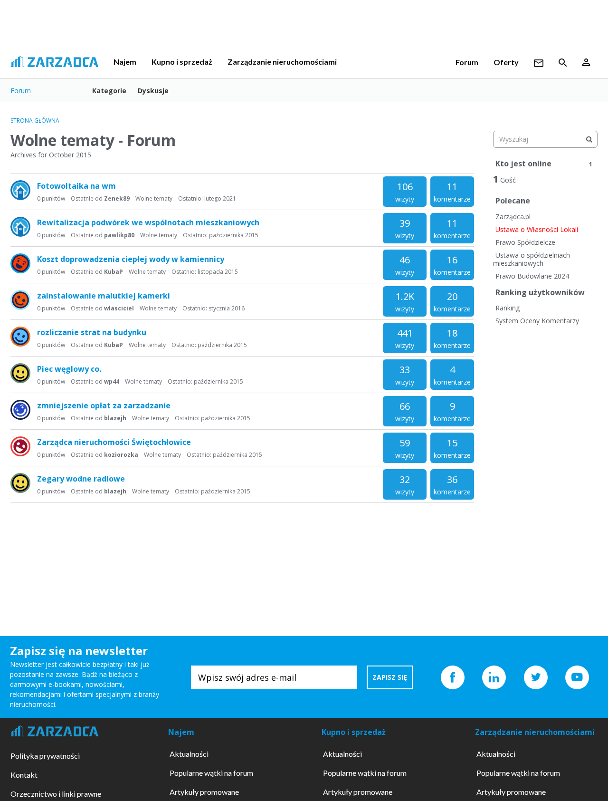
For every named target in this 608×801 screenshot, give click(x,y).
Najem (125, 61)
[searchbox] (545, 139)
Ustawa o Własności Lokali (536, 229)
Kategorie (109, 90)
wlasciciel (119, 308)
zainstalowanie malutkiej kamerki (103, 295)
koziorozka (121, 455)
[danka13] (20, 337)
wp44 (111, 381)
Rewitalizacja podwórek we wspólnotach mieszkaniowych (148, 222)
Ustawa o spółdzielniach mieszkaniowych (531, 259)
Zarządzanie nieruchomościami (282, 61)
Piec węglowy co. (69, 369)
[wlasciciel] (20, 300)
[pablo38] (20, 410)
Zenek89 (117, 198)
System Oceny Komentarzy (537, 320)
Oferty (506, 62)
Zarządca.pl (513, 216)
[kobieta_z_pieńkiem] (20, 263)
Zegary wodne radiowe (81, 478)
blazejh (115, 418)
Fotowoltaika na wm (76, 186)
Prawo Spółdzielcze (525, 242)
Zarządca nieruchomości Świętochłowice (114, 442)
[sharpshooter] (20, 446)
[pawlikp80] (20, 190)
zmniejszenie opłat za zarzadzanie (104, 405)
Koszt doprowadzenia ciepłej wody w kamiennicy (130, 259)
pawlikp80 (119, 235)
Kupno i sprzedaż (182, 61)
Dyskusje (153, 90)
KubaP (113, 272)
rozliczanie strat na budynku (91, 332)
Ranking (507, 307)
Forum (467, 62)
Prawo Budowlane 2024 (532, 275)
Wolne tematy (153, 198)
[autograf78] (20, 373)
